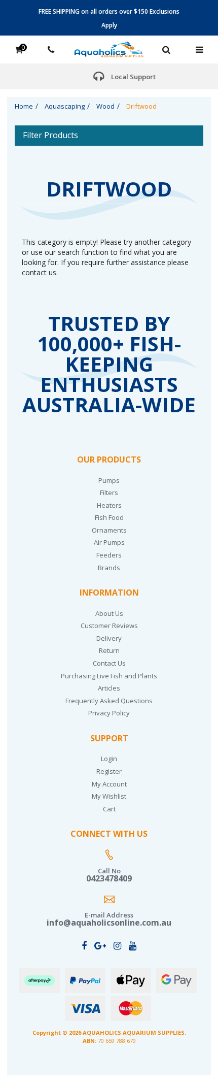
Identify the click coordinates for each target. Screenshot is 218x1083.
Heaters (109, 505)
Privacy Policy (109, 712)
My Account (109, 784)
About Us (109, 613)
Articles (109, 688)
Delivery (109, 638)
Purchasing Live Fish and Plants (109, 675)
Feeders (109, 555)
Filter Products (50, 135)
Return (109, 650)
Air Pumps (109, 542)
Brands (109, 567)
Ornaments (109, 530)
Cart (109, 808)
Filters (109, 492)
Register (109, 771)
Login (109, 758)
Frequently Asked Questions (109, 700)
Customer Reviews (109, 625)
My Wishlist (109, 796)
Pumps (109, 480)
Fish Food (109, 517)
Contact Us (109, 663)
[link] (84, 945)
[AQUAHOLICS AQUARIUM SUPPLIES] (109, 48)
